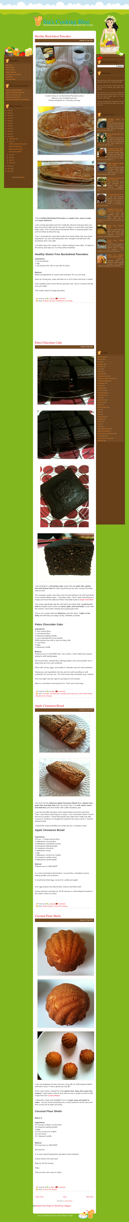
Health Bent (9, 77)
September (12, 139)
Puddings (101, 419)
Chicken (100, 371)
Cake (99, 369)
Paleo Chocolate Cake (15, 146)
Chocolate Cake (55, 693)
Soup (99, 424)
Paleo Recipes (88, 693)
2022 (8, 115)
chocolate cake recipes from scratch (71, 693)
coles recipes (102, 436)
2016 (8, 131)
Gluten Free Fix (10, 69)
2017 (8, 128)
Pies (99, 412)
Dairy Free (101, 390)
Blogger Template (67, 1215)
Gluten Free (101, 400)
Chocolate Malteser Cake (115, 194)
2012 (8, 168)
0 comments (61, 298)
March (11, 162)
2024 (8, 113)
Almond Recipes (48, 906)
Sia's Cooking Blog (66, 21)
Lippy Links (9, 65)
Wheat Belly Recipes (104, 428)
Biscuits (100, 359)
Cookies (100, 385)
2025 (8, 110)
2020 (8, 121)
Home (65, 1197)
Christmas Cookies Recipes (106, 378)
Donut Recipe (102, 393)
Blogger (22, 177)
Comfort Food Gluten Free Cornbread (17, 99)
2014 (8, 136)
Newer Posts (39, 1197)
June (10, 155)
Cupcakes (101, 388)
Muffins (100, 405)
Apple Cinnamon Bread (16, 149)
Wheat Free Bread (103, 431)
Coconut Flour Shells (15, 151)
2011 (8, 171)
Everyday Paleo (10, 79)
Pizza (99, 414)
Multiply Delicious (11, 72)
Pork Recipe (101, 416)
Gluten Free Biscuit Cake (13, 95)
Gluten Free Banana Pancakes (15, 92)
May (10, 157)
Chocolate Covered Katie (13, 74)
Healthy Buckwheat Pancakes (18, 144)
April (10, 160)
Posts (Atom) (68, 1201)
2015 (8, 134)
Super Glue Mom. (87, 600)
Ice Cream (101, 402)
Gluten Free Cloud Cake (13, 97)
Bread (100, 361)
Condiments (101, 383)
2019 (8, 123)
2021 (8, 118)
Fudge (100, 397)
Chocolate (46, 693)
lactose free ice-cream (105, 438)
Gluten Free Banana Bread (14, 90)
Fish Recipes (102, 395)
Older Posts (89, 1197)
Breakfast (46, 301)
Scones (100, 421)
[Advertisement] (54, 321)
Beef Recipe (101, 357)
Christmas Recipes (104, 381)
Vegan (100, 426)
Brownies (101, 366)
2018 (8, 126)
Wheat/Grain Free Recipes (64, 301)
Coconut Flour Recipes (60, 906)
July (10, 141)
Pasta (99, 409)
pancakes (53, 301)
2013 (8, 166)
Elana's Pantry (10, 67)
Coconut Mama (53, 1096)
